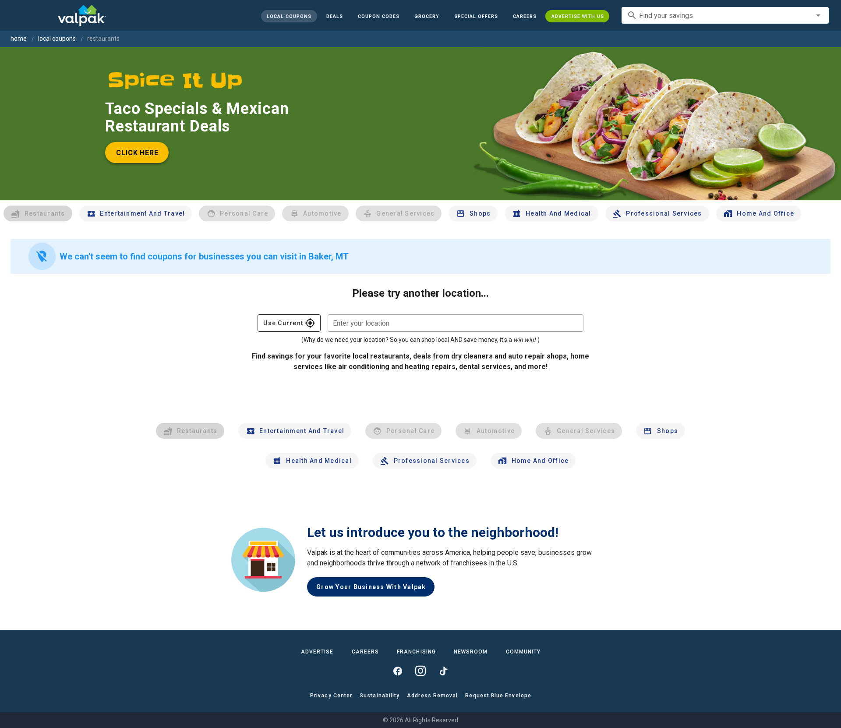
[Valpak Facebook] (398, 671)
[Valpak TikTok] (443, 671)
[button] (475, 16)
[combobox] (725, 15)
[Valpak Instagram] (420, 671)
